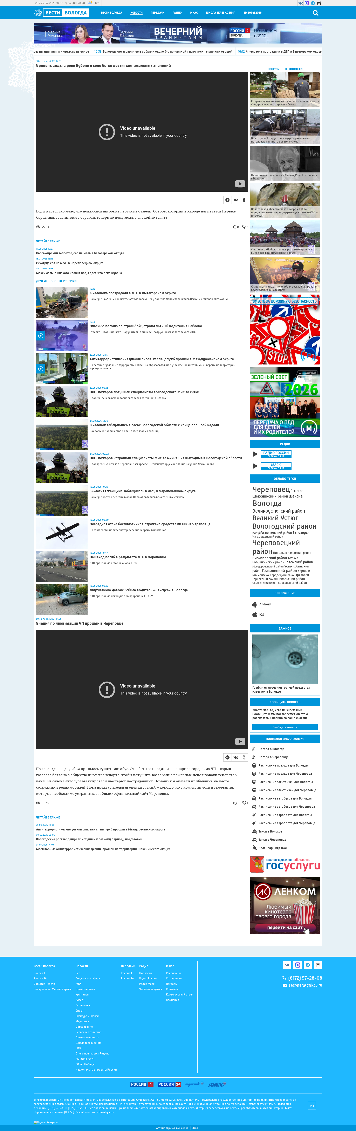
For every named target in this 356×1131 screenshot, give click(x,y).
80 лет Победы (85, 1064)
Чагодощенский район (267, 536)
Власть (80, 999)
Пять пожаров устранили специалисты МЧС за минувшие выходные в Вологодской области (166, 458)
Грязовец (302, 575)
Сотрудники (174, 978)
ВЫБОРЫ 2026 (253, 12)
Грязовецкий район (279, 570)
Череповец (271, 489)
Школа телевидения (220, 12)
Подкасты (145, 973)
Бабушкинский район (268, 562)
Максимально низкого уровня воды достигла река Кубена (79, 273)
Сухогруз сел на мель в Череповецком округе (69, 263)
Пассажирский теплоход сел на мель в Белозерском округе (80, 253)
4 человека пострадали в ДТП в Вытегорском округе (216, 51)
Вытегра (296, 491)
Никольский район (291, 579)
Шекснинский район (270, 496)
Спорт (79, 1010)
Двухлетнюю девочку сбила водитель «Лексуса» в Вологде (139, 590)
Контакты (172, 989)
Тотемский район (299, 562)
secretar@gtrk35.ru (305, 985)
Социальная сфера (88, 978)
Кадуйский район (299, 553)
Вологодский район (284, 526)
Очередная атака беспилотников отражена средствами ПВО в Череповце (150, 524)
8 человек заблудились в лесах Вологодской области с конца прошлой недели (154, 425)
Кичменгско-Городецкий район (273, 575)
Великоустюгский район (278, 511)
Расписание (174, 973)
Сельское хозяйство (88, 1032)
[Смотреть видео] (62, 335)
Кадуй (256, 533)
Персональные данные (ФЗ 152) (54, 1112)
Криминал (82, 994)
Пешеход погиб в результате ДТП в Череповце (128, 557)
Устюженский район (276, 533)
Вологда (267, 503)
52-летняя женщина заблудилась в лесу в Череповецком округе (143, 491)
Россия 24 (40, 978)
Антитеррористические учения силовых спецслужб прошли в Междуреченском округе (162, 359)
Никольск (280, 553)
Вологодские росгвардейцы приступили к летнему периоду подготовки (89, 839)
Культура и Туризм (87, 1016)
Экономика (83, 1005)
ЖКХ (78, 983)
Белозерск (301, 533)
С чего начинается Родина (92, 1053)
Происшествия (85, 989)
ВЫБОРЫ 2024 (85, 1058)
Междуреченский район (268, 566)
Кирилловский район (269, 558)
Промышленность (87, 1037)
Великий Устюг (275, 518)
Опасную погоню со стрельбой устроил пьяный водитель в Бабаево (146, 326)
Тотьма (293, 558)
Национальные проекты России (96, 1069)
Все (78, 973)
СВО (78, 1048)
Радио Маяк (147, 983)
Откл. (195, 1128)
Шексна (296, 496)
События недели (44, 983)
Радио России (148, 978)
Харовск (304, 571)
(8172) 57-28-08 (305, 978)
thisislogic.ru (106, 1112)
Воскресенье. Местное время (52, 989)
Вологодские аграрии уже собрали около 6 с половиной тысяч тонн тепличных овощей (99, 51)
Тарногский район (264, 579)
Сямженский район (264, 582)
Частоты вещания (150, 989)
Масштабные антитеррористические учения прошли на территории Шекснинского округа (103, 849)
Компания (172, 999)
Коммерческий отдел (179, 994)
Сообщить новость (285, 727)
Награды (171, 983)
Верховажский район (292, 583)
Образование (84, 1026)
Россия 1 (39, 973)
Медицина (82, 1021)
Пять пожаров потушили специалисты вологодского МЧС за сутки (144, 392)
